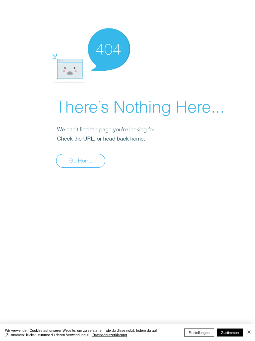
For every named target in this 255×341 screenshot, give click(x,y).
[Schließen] (249, 332)
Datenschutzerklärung (109, 334)
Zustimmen (230, 332)
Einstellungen (199, 332)
